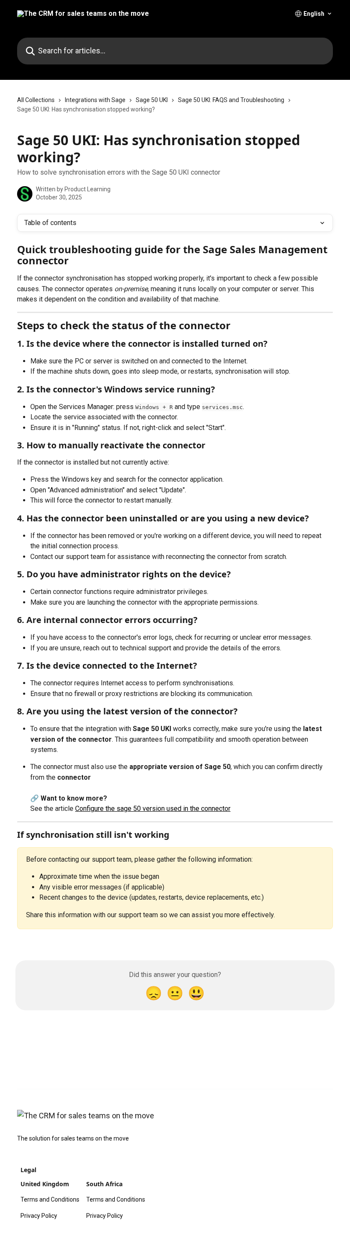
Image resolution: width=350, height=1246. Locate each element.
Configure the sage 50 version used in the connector (152, 808)
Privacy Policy (38, 1215)
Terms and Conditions (49, 1199)
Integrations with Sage (95, 100)
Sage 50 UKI (152, 100)
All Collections (36, 100)
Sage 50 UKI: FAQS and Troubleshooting (231, 100)
